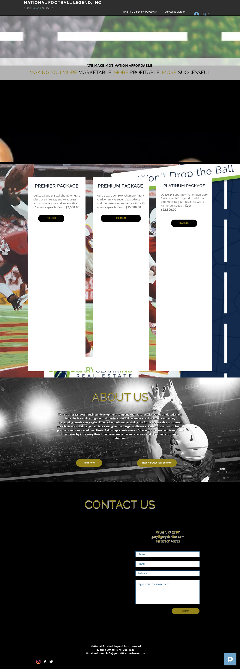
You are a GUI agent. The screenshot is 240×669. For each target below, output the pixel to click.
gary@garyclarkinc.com (168, 536)
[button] (51, 218)
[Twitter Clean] (51, 662)
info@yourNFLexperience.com (125, 653)
